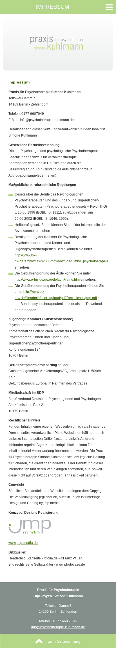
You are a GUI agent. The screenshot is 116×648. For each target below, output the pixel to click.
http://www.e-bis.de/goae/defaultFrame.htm (47, 280)
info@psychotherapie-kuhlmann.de (58, 627)
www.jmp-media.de (23, 543)
